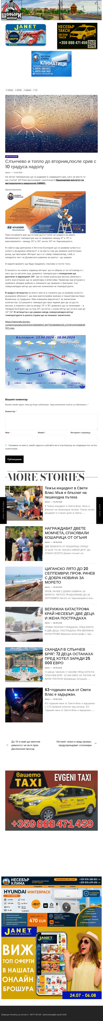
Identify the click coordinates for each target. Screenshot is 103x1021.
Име (8, 432)
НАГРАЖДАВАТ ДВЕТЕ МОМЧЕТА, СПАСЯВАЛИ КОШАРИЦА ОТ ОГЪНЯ (67, 533)
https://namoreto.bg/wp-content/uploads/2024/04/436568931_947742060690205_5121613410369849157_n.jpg (45, 324)
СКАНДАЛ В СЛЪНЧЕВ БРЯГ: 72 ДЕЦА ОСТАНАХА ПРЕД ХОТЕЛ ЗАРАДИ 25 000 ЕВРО (69, 656)
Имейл (42, 432)
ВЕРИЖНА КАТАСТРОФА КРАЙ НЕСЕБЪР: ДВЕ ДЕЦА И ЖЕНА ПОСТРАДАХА (69, 613)
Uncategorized (12, 156)
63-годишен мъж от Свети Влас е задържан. (68, 692)
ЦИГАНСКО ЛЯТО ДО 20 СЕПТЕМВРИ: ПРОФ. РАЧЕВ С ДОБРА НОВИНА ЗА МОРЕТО (70, 575)
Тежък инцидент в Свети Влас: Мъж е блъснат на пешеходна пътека (66, 492)
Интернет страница (80, 432)
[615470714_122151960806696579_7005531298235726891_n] (45, 193)
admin (7, 173)
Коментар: (11, 411)
